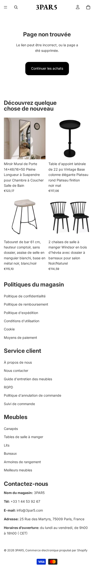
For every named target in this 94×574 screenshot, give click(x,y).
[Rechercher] (16, 7)
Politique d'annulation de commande (32, 395)
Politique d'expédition (21, 312)
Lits (6, 445)
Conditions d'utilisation (21, 321)
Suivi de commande (19, 403)
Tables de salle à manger (23, 437)
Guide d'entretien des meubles (28, 379)
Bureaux (10, 453)
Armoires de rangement (22, 462)
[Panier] (88, 7)
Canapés (11, 429)
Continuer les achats (47, 68)
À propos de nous (18, 362)
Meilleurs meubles (18, 470)
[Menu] (5, 7)
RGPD (8, 387)
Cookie (9, 329)
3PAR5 (19, 550)
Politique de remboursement (26, 304)
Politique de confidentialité (25, 296)
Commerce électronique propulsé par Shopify (56, 550)
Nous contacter (16, 370)
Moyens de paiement (20, 337)
